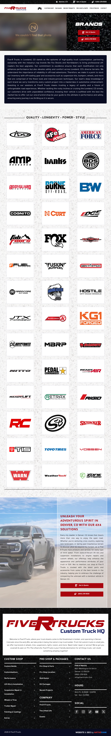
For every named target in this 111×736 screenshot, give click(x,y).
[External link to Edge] (91, 213)
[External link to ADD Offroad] (20, 134)
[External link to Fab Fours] (20, 239)
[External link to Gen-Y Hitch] (91, 265)
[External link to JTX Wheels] (20, 318)
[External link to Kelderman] (56, 318)
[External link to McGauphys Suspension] (91, 344)
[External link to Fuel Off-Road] (20, 265)
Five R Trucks (81, 666)
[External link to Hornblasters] (56, 292)
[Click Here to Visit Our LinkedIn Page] (90, 712)
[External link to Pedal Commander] (56, 370)
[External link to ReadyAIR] (91, 370)
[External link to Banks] (56, 161)
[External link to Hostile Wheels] (91, 292)
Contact (104, 8)
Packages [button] (58, 8)
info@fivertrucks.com (83, 678)
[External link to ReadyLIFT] (20, 396)
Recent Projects (69, 8)
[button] (62, 2)
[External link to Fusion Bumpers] (56, 265)
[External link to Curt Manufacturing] (56, 213)
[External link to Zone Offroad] (91, 475)
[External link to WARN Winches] (20, 475)
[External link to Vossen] (91, 449)
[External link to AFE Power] (56, 134)
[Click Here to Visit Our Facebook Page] (77, 712)
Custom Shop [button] (49, 8)
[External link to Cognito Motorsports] (20, 213)
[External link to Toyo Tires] (56, 449)
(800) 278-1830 (81, 675)
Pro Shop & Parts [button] (82, 8)
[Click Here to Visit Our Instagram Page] (83, 712)
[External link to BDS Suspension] (91, 161)
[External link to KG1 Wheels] (91, 318)
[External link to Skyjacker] (91, 423)
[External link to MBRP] (56, 344)
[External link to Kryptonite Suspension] (20, 344)
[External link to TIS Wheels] (20, 449)
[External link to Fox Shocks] (56, 239)
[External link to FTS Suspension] (91, 239)
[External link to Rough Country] (20, 423)
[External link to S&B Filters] (56, 423)
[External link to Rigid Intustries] (91, 396)
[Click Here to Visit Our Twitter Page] (103, 712)
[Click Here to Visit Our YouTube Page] (97, 712)
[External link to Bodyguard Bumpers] (20, 187)
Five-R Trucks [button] (94, 8)
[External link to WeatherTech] (56, 475)
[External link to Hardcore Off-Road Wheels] (20, 292)
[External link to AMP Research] (20, 161)
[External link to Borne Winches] (56, 187)
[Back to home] (15, 8)
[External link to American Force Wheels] (91, 134)
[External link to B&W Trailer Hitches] (91, 187)
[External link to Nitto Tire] (20, 370)
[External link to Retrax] (56, 396)
